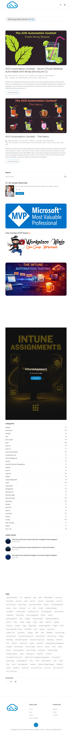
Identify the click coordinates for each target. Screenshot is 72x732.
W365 (61, 661)
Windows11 (60, 664)
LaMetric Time (10, 632)
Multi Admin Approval (21, 640)
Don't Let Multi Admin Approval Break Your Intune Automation (33, 547)
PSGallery (9, 647)
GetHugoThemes (56, 729)
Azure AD (36, 446)
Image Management (36, 479)
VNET (55, 661)
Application (27, 597)
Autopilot (36, 433)
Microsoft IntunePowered (26, 636)
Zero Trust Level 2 (11, 671)
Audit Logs (58, 597)
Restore (47, 647)
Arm (10, 142)
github (55, 712)
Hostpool (17, 625)
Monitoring (36, 501)
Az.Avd (31, 715)
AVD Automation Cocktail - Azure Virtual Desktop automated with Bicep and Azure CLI (34, 70)
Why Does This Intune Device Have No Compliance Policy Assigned (34, 539)
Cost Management (46, 611)
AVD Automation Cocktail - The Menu (27, 136)
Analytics (36, 427)
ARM (40, 597)
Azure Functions (11, 604)
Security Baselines (19, 650)
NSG (7, 643)
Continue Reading (13, 92)
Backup (8, 608)
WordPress (16, 668)
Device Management (36, 458)
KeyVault (42, 629)
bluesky (55, 709)
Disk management (11, 618)
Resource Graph (30, 647)
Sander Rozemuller (12, 75)
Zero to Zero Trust (36, 668)
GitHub (35, 622)
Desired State (20, 615)
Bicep (35, 77)
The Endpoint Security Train (14, 657)
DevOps (36, 461)
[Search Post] (65, 176)
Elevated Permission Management (36, 464)
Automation (12, 77)
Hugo (24, 625)
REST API (39, 647)
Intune (36, 483)
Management (36, 489)
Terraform (49, 654)
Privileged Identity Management (55, 643)
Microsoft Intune (36, 498)
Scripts (60, 647)
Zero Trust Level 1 (58, 668)
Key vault (44, 77)
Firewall (22, 622)
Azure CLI (30, 77)
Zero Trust (36, 529)
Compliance (9, 611)
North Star (36, 507)
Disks (21, 618)
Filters (15, 622)
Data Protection (58, 611)
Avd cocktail (39, 75)
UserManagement (22, 661)
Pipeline (32, 643)
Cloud (34, 608)
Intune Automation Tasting (14, 629)
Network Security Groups (37, 640)
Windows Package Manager (46, 664)
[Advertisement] (36, 311)
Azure (36, 443)
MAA (42, 632)
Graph (41, 622)
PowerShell (36, 513)
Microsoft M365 (40, 636)
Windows (33, 664)
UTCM (37, 661)
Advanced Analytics (11, 597)
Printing (36, 516)
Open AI (36, 510)
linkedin (55, 715)
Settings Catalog (52, 650)
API (21, 597)
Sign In (22, 654)
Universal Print (56, 657)
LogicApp (30, 632)
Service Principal (31, 650)
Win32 (13, 664)
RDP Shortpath (18, 647)
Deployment (9, 615)
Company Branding (50, 608)
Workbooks (25, 668)
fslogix (28, 622)
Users (31, 661)
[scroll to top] (36, 725)
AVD (36, 436)
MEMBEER (50, 632)
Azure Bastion (50, 601)
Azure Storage (22, 604)
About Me (20, 193)
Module (61, 636)
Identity (36, 476)
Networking (50, 640)
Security (36, 519)
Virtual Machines (46, 661)
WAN (7, 664)
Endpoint (36, 467)
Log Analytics (36, 486)
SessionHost (41, 650)
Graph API (36, 473)
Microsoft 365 (36, 492)
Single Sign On (30, 654)
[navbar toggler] (65, 5)
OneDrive (14, 643)
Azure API (40, 601)
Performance (23, 643)
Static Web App (36, 523)
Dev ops (54, 142)
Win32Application (23, 664)
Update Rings (10, 661)
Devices (43, 615)
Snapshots (40, 654)
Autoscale (18, 601)
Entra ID (36, 470)
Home (31, 709)
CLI (29, 608)
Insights (55, 625)
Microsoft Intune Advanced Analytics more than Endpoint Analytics (34, 555)
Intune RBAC (28, 629)
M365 (37, 632)
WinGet (36, 526)
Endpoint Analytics (38, 618)
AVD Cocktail (36, 439)
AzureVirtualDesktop (57, 604)
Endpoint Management (52, 618)
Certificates (22, 608)
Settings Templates (11, 654)
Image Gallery (32, 625)
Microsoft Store (51, 636)
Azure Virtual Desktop (36, 452)
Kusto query (50, 629)
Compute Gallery (20, 611)
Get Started (36, 378)
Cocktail (40, 77)
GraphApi (56, 622)
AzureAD (46, 604)
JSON (58, 142)
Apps (34, 597)
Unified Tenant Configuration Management (37, 657)
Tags (30, 712)
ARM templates (48, 597)
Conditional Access (36, 455)
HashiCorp (9, 625)
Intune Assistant (33, 718)
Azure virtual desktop (48, 75)
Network (36, 504)
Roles (53, 647)
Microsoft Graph (36, 495)
